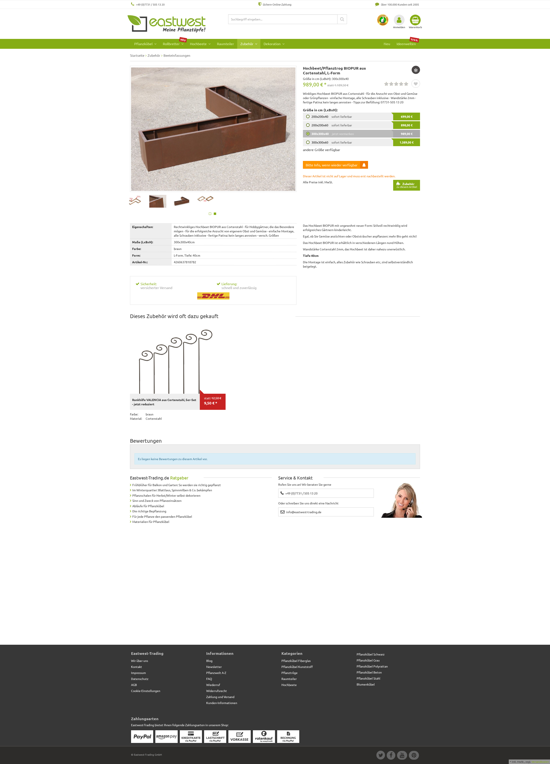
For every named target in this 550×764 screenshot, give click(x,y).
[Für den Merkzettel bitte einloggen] (416, 84)
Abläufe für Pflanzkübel (148, 506)
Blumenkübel (366, 684)
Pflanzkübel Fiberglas (296, 661)
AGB (134, 685)
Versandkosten (540, 761)
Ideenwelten (407, 42)
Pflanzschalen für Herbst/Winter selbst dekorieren (166, 495)
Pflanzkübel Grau (368, 660)
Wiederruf (213, 685)
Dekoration (272, 43)
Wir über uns (139, 661)
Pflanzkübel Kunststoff (297, 667)
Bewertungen (146, 441)
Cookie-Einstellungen (145, 691)
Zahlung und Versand (220, 697)
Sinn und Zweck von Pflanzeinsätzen (157, 500)
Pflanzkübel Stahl (368, 678)
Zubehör (247, 43)
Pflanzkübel (143, 43)
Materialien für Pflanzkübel (150, 522)
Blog (209, 661)
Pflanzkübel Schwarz (371, 654)
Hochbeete (199, 43)
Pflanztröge (289, 673)
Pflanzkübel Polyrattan (372, 666)
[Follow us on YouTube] (402, 756)
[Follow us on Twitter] (380, 756)
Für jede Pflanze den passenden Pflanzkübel (162, 516)
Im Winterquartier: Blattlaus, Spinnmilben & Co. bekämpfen (172, 490)
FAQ (209, 679)
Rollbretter (174, 42)
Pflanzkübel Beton (369, 672)
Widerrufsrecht (216, 691)
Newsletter (214, 667)
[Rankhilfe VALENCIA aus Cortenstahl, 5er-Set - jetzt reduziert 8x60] (178, 358)
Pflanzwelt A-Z (216, 673)
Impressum (138, 673)
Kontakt (136, 667)
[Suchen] (342, 19)
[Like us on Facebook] (391, 756)
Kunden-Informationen (221, 703)
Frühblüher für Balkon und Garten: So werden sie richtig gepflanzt (176, 485)
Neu (387, 43)
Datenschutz (139, 679)
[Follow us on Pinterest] (413, 756)
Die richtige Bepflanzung (149, 511)
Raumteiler (225, 43)
